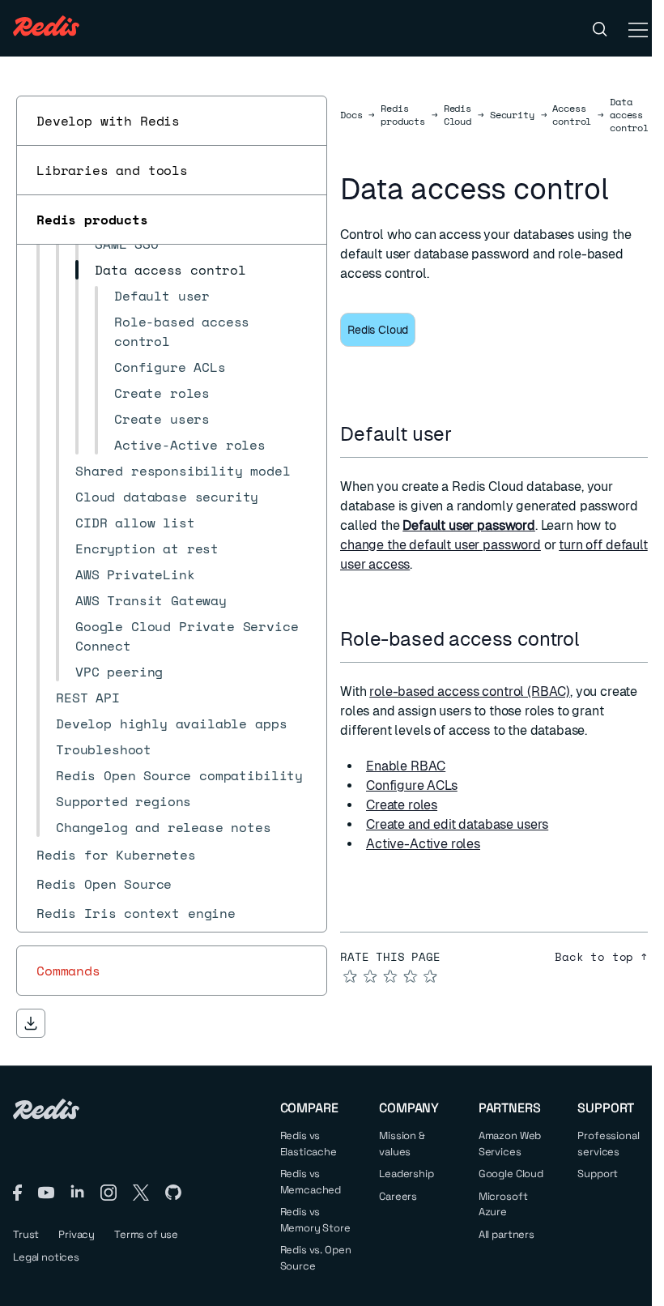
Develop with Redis (108, 120)
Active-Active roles (423, 843)
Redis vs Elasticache (308, 1144)
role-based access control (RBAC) (469, 691)
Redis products (92, 219)
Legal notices (46, 1257)
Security (512, 115)
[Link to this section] (466, 434)
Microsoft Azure (503, 1204)
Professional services (608, 1144)
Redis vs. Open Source (315, 1258)
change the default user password (440, 545)
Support (597, 1173)
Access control (571, 115)
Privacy (76, 1234)
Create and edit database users (457, 824)
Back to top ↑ (601, 957)
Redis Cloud (457, 115)
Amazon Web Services (510, 1144)
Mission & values (402, 1144)
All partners (506, 1234)
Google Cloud (511, 1173)
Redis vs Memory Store (315, 1220)
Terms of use (146, 1234)
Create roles (401, 805)
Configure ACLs (412, 785)
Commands (68, 970)
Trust (26, 1234)
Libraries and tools (112, 170)
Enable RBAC (405, 766)
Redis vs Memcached (311, 1182)
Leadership (406, 1173)
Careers (398, 1196)
